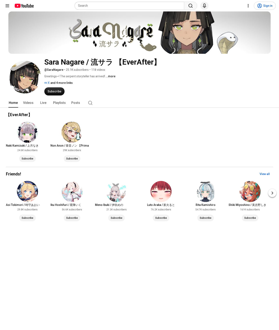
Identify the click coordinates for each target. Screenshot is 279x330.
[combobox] (130, 5)
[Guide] (7, 5)
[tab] (13, 103)
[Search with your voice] (204, 6)
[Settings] (248, 5)
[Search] (190, 6)
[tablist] (139, 103)
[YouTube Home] (24, 5)
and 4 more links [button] (61, 82)
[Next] (272, 193)
